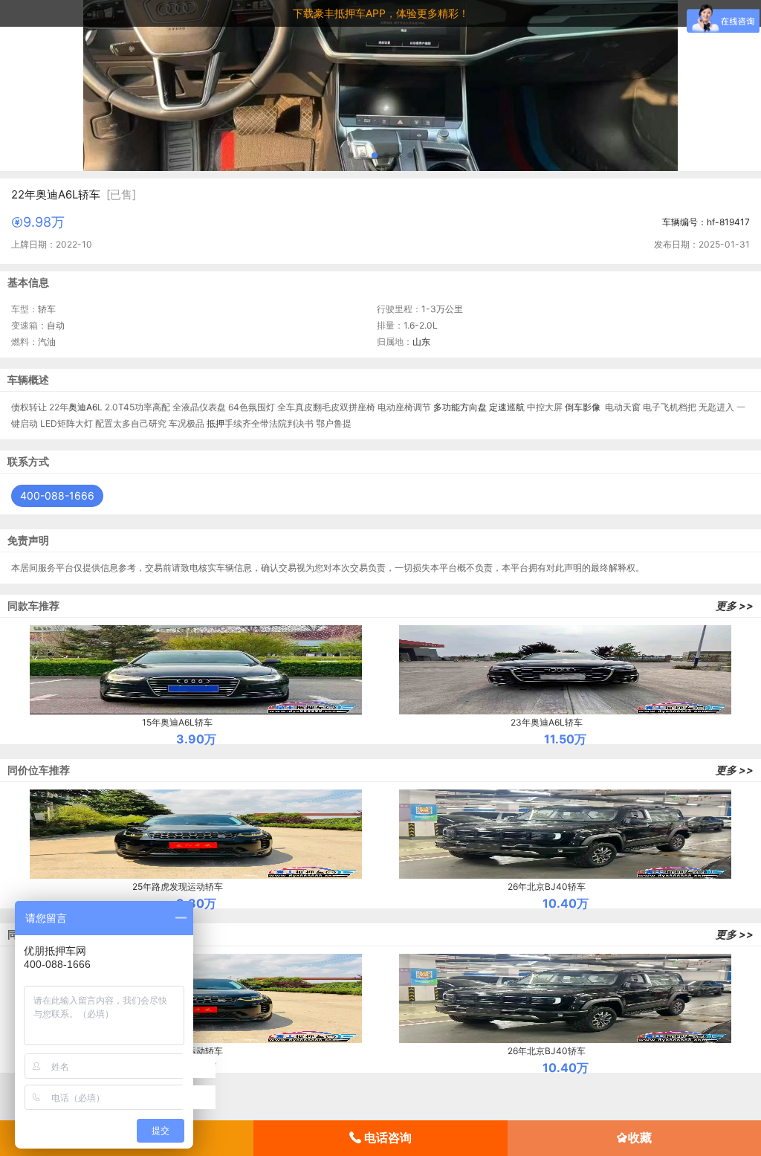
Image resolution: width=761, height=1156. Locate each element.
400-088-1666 (57, 495)
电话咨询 (386, 1137)
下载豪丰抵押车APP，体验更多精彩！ (381, 13)
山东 (421, 341)
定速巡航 (507, 407)
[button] (351, 155)
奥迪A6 (82, 407)
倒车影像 (582, 407)
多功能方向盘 (460, 407)
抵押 (215, 423)
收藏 (640, 1137)
